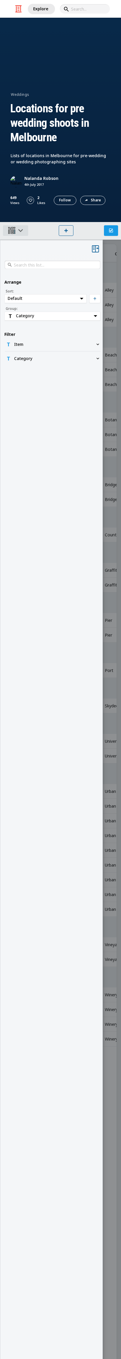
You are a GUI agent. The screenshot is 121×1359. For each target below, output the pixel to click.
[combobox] (85, 9)
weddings (20, 94)
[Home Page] (18, 9)
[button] (30, 200)
